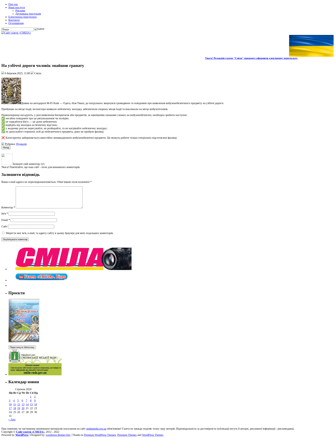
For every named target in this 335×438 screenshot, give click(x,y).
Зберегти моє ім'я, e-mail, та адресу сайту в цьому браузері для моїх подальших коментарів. (60, 233)
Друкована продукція (28, 13)
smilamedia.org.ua (96, 428)
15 (31, 404)
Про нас (13, 4)
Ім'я (4, 213)
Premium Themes (127, 434)
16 (35, 404)
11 (14, 404)
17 (10, 408)
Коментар (8, 207)
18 (14, 408)
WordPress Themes (152, 434)
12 (18, 404)
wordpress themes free (58, 434)
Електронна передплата (22, 16)
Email (5, 219)
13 (23, 404)
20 (23, 408)
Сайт (4, 226)
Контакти (14, 20)
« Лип (12, 419)
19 (18, 408)
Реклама (20, 10)
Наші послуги (16, 7)
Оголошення (16, 23)
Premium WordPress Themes (100, 434)
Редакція (21, 144)
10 (10, 404)
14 (27, 404)
